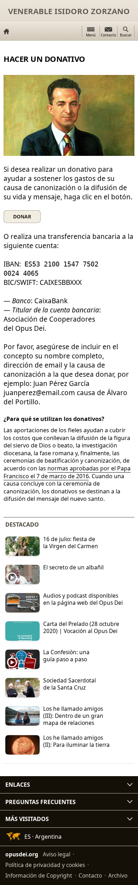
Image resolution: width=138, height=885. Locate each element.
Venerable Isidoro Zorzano (69, 11)
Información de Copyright (38, 875)
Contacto (90, 875)
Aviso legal (56, 854)
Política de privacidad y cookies (45, 865)
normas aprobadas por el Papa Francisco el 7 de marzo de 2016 (67, 472)
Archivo (117, 875)
